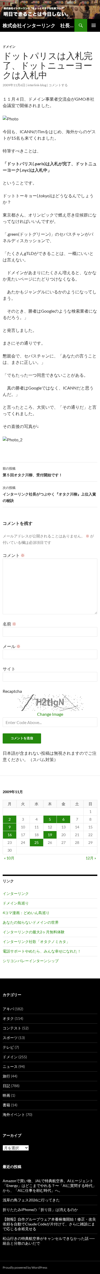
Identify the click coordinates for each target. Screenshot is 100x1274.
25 (36, 842)
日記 (6, 1085)
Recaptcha (12, 691)
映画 (6, 1095)
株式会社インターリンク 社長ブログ (38, 25)
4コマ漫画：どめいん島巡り (26, 912)
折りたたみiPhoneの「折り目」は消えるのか (40, 1209)
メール (12, 646)
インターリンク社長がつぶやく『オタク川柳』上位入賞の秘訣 (49, 494)
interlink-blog (36, 85)
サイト (9, 668)
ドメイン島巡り (16, 903)
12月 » (91, 858)
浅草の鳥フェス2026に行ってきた (31, 1200)
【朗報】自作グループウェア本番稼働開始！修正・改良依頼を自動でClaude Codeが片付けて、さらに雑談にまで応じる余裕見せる (49, 1224)
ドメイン (9, 47)
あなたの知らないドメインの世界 (31, 922)
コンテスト (12, 1028)
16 (9, 834)
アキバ (8, 1008)
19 (50, 834)
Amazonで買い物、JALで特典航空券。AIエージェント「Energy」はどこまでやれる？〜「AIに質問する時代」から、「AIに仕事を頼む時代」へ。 (49, 1185)
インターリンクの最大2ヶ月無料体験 (34, 932)
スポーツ (10, 1037)
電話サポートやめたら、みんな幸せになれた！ (42, 951)
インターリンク (16, 893)
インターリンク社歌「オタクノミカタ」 (36, 941)
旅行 (6, 1076)
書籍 (6, 1105)
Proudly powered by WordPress (25, 1267)
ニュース (10, 1066)
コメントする (58, 85)
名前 (9, 623)
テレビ (8, 1047)
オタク (8, 1018)
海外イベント (14, 1114)
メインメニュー (93, 25)
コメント (14, 555)
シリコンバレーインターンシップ (31, 960)
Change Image (50, 714)
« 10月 (9, 858)
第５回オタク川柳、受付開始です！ (34, 471)
